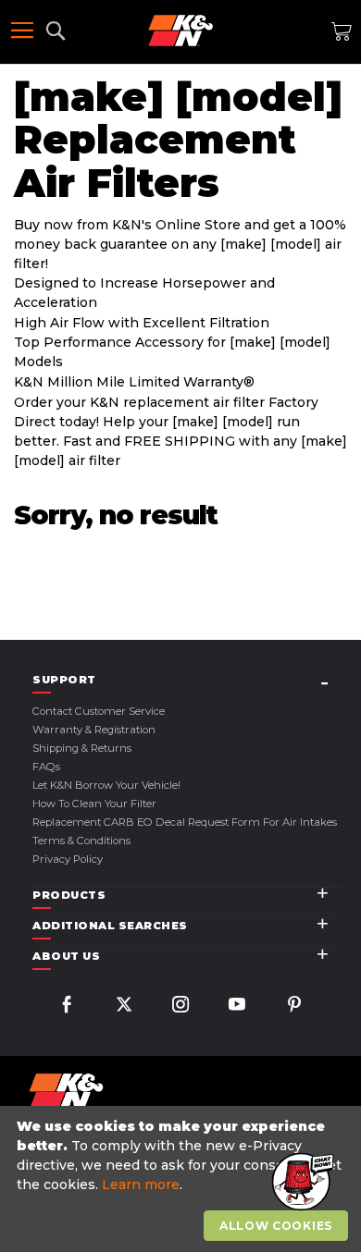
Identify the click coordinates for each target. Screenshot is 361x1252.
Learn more (141, 1184)
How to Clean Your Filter (94, 803)
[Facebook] (66, 1006)
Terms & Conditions (81, 840)
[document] (183, 1179)
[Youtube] (237, 1006)
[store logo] (180, 30)
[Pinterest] (294, 1006)
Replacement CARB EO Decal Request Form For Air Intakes (184, 822)
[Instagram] (180, 1006)
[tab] (187, 680)
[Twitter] (124, 1006)
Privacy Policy (67, 859)
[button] (300, 1182)
